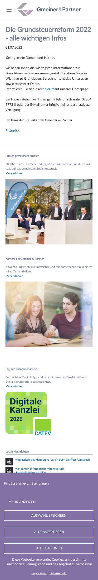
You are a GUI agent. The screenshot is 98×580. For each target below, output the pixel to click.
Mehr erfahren (14, 173)
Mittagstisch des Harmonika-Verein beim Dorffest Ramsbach (52, 459)
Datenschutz (58, 573)
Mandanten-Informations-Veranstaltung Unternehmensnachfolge (39, 470)
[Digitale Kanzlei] (29, 436)
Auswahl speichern (49, 515)
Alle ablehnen (49, 548)
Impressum (39, 573)
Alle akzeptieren (49, 532)
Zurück (14, 130)
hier (48, 89)
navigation (9, 9)
